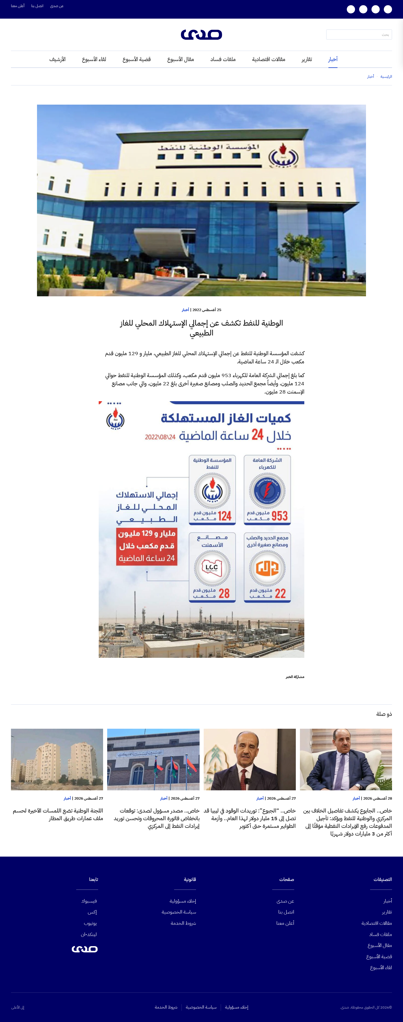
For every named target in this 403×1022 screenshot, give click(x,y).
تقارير (307, 59)
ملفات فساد (223, 59)
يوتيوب (90, 923)
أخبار (332, 59)
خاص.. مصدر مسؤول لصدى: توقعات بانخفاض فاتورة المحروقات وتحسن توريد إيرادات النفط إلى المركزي (157, 818)
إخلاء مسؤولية (183, 901)
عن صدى (57, 6)
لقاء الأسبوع (94, 59)
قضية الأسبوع (137, 59)
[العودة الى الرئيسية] (201, 35)
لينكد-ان (89, 934)
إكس (92, 911)
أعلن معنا (17, 6)
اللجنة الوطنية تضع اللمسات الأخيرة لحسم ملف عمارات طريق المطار (58, 814)
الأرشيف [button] (57, 59)
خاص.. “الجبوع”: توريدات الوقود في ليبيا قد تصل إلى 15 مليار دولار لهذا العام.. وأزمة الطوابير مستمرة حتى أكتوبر (250, 818)
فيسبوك (89, 901)
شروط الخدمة (183, 923)
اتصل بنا (37, 6)
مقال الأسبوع (180, 59)
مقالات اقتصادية (268, 59)
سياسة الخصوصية (179, 911)
